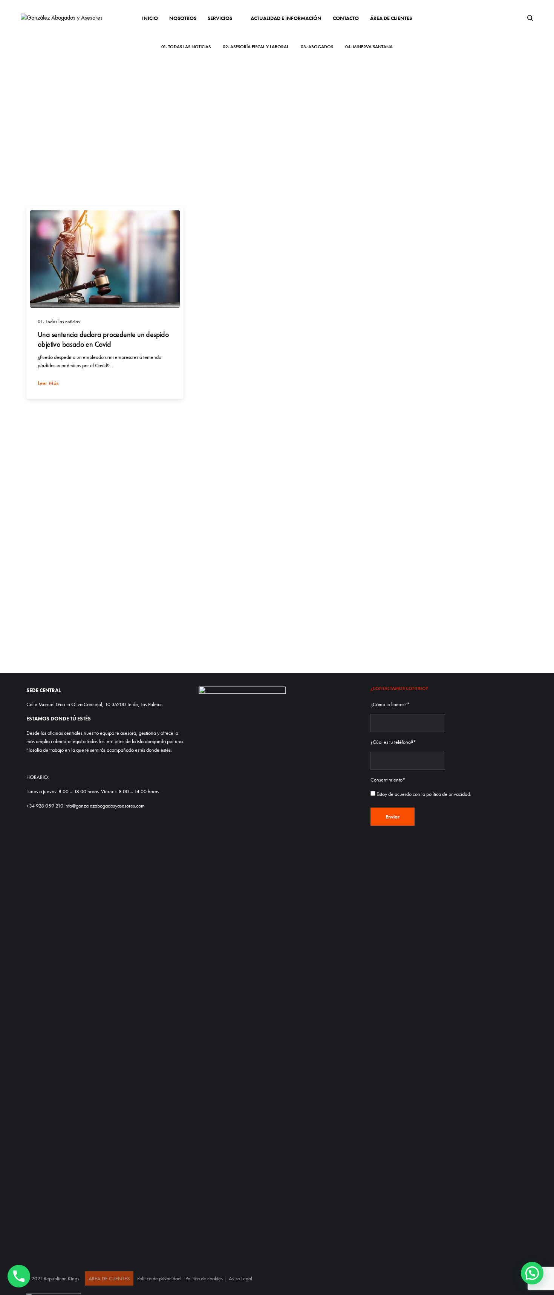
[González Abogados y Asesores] (62, 18)
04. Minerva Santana (369, 47)
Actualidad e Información (286, 18)
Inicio (150, 18)
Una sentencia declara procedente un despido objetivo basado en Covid (103, 339)
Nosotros (182, 18)
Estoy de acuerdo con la (423, 794)
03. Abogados (317, 47)
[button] (532, 1273)
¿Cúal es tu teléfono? (393, 742)
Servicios (220, 18)
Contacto (346, 18)
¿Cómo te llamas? (390, 704)
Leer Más (48, 383)
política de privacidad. (448, 794)
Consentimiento (388, 779)
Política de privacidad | (161, 1278)
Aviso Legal (240, 1278)
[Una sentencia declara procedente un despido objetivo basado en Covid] (105, 259)
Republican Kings (61, 1278)
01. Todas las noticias (186, 47)
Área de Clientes (391, 18)
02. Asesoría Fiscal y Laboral (256, 47)
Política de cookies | (206, 1278)
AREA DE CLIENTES (109, 1278)
